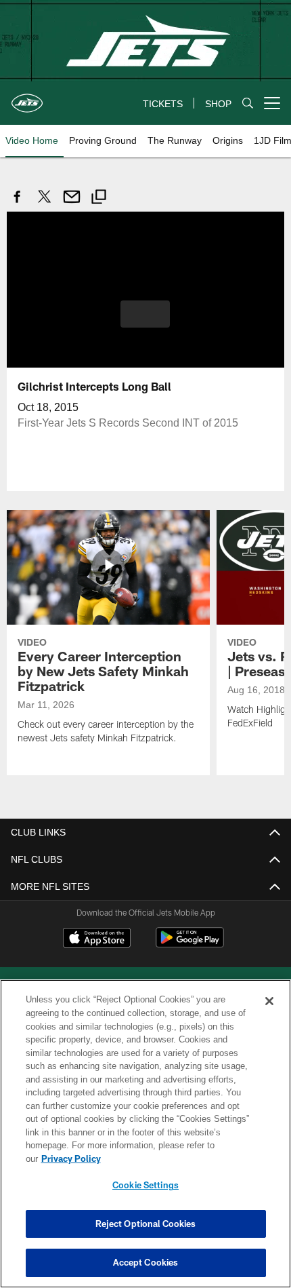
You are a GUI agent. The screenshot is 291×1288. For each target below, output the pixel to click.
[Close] (269, 1015)
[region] (145, 1140)
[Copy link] (99, 198)
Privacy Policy (175, 1158)
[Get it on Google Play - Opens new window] (190, 943)
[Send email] (72, 204)
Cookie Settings (145, 1184)
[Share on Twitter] (44, 204)
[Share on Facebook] (17, 204)
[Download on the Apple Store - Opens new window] (97, 938)
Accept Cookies (146, 1262)
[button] (145, 313)
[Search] (247, 103)
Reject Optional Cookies (145, 1223)
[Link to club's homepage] (27, 98)
